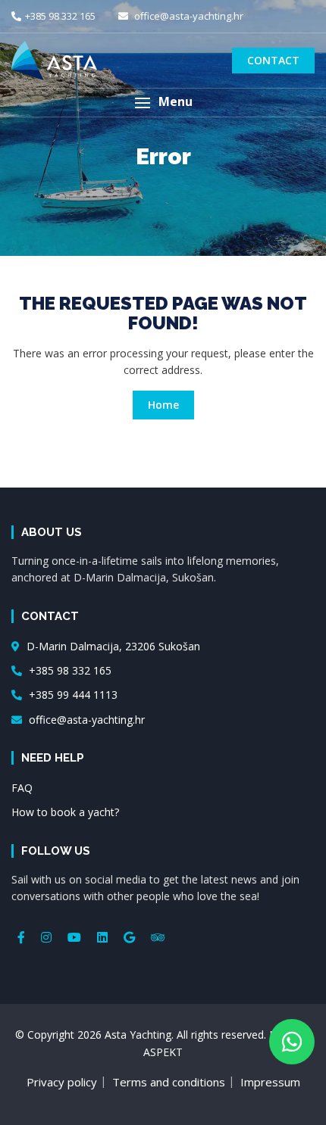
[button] (163, 102)
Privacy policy (62, 1081)
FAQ (22, 788)
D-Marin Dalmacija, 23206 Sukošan (112, 646)
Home (163, 404)
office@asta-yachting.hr (187, 16)
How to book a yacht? (65, 812)
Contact (273, 60)
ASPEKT (163, 1052)
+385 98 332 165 (60, 16)
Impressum (270, 1081)
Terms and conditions (168, 1081)
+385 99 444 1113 (72, 694)
